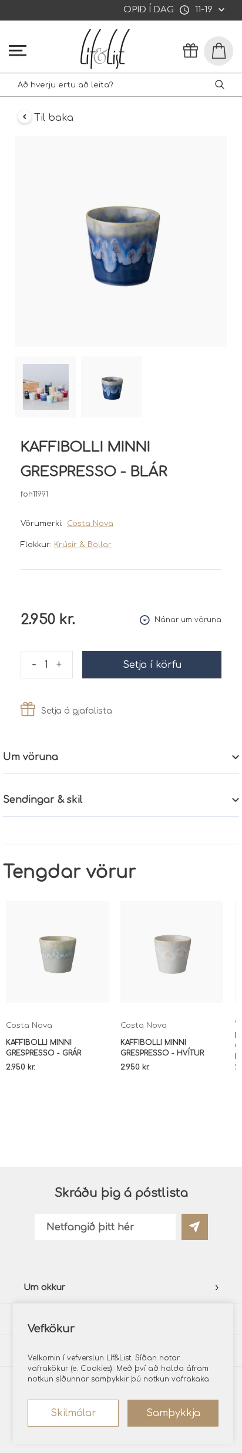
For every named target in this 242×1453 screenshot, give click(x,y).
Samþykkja (173, 1413)
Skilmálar (73, 1413)
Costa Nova (90, 524)
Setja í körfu (152, 665)
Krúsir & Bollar (83, 545)
